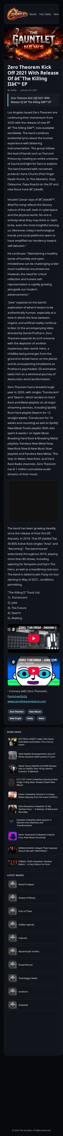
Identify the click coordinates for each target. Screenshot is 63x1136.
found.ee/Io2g (17, 696)
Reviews (58, 14)
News (41, 718)
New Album (35, 711)
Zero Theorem (17, 711)
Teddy (30, 718)
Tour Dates (45, 14)
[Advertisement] (31, 1089)
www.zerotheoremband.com (27, 701)
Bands (33, 14)
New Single (15, 718)
